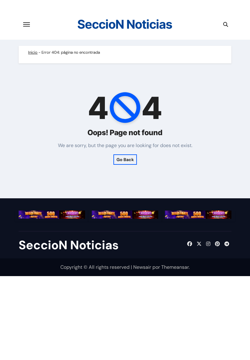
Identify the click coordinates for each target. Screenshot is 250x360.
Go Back (125, 159)
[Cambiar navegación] (26, 24)
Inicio (33, 52)
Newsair (142, 267)
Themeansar (175, 267)
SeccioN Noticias (124, 24)
